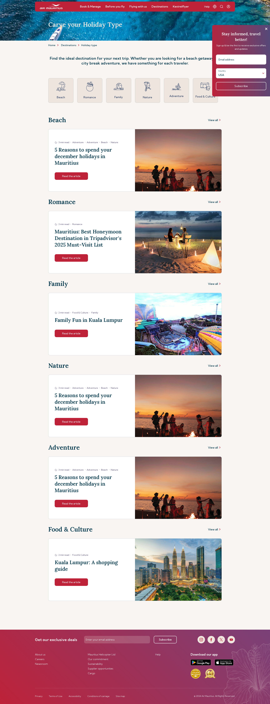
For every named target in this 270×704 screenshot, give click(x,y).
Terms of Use (55, 696)
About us (40, 654)
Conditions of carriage (98, 696)
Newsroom (41, 663)
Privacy (38, 696)
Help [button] (207, 6)
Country (222, 71)
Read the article (71, 176)
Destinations (68, 45)
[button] (215, 6)
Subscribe (165, 639)
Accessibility (75, 696)
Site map (120, 696)
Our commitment (98, 659)
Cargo (91, 673)
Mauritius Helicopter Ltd (101, 654)
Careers (39, 659)
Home (51, 45)
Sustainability (95, 663)
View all (213, 120)
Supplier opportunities (100, 668)
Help (158, 654)
